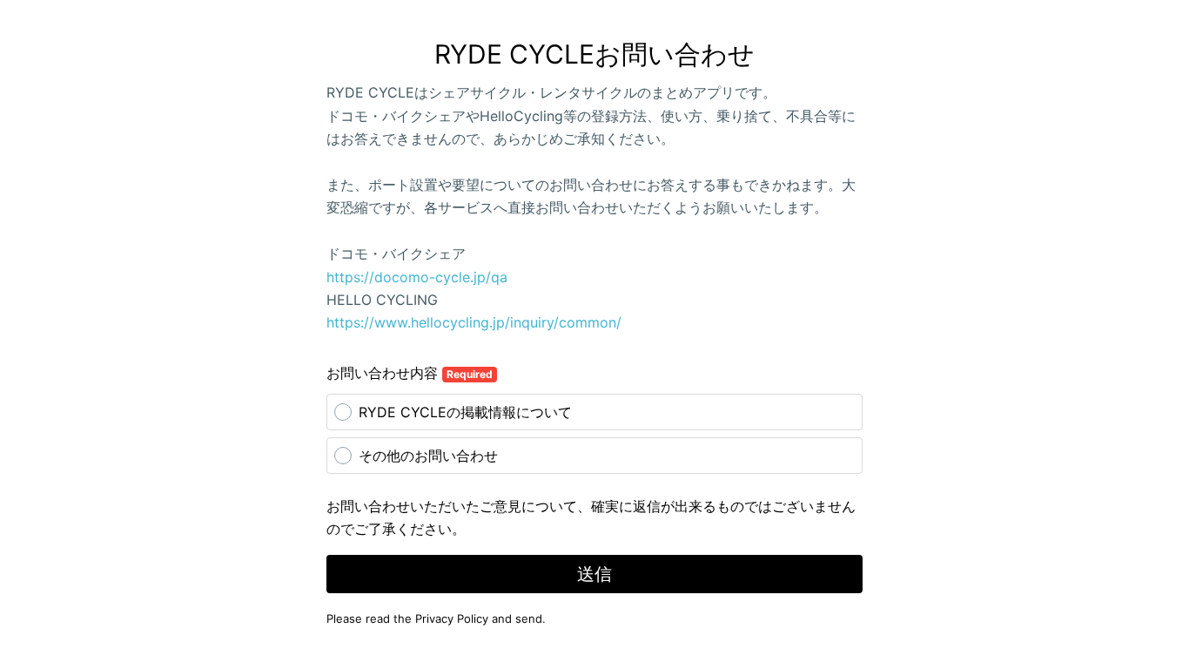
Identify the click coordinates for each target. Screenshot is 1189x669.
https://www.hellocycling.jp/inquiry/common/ (473, 322)
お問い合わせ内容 (409, 373)
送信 (594, 574)
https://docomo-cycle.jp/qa (416, 277)
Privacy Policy (451, 618)
